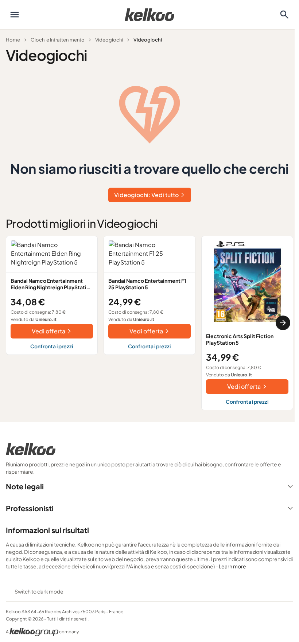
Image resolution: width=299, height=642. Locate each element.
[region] (149, 323)
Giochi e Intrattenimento (58, 40)
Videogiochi (109, 40)
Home (13, 40)
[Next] (283, 323)
